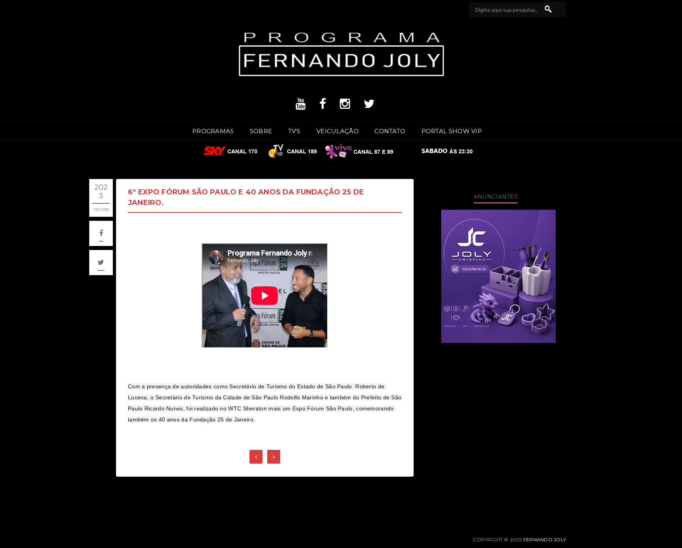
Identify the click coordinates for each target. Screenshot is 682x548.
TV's (294, 131)
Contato (390, 131)
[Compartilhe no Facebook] (101, 233)
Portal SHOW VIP (452, 131)
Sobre (261, 131)
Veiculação (338, 131)
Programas (213, 131)
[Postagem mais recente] (255, 457)
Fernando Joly (544, 539)
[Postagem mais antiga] (273, 457)
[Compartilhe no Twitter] (100, 262)
